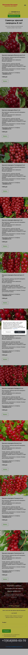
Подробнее (15, 328)
